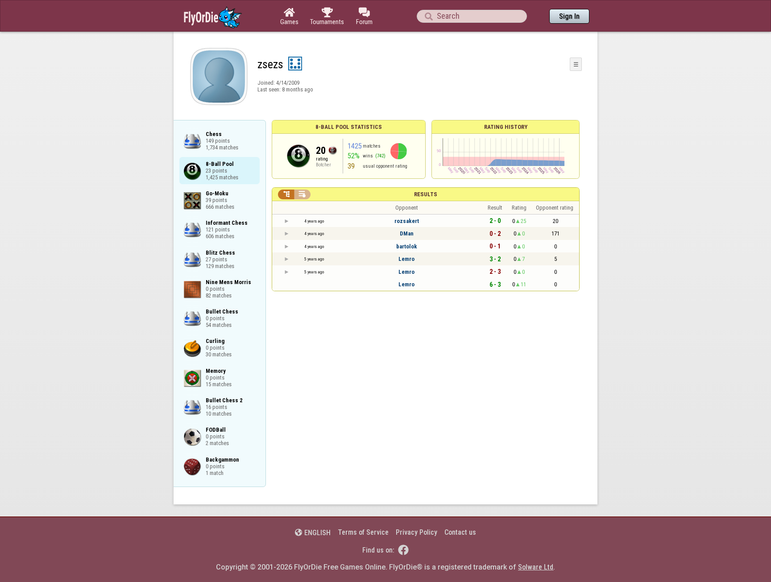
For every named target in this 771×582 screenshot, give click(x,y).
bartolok (406, 246)
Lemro (406, 259)
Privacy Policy (416, 532)
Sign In (569, 16)
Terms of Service (363, 532)
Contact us (460, 532)
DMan (407, 233)
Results (425, 194)
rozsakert (406, 221)
